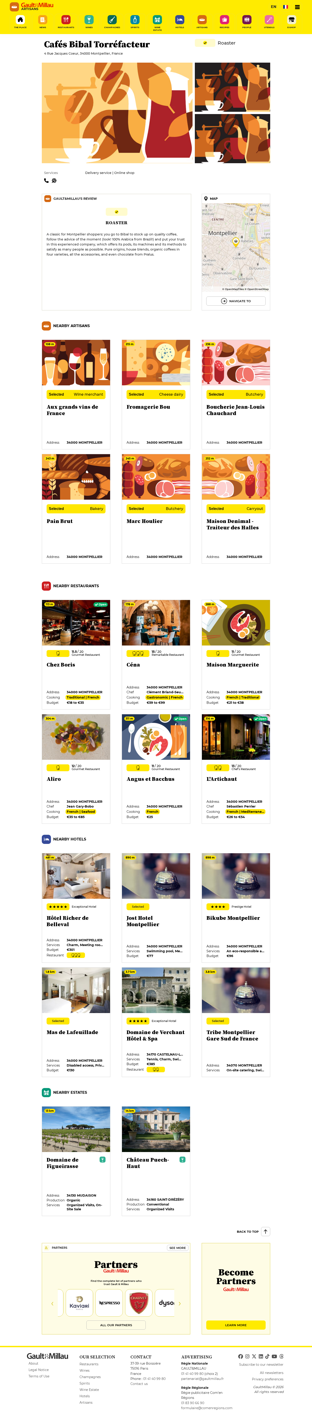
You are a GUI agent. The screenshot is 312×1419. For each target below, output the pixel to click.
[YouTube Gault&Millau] (274, 1356)
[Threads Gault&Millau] (281, 1356)
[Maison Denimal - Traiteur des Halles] (236, 509)
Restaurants (88, 1364)
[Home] (37, 5)
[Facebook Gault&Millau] (240, 1356)
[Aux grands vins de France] (76, 395)
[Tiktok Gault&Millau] (267, 1356)
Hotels (84, 1396)
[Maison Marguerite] (236, 655)
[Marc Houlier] (156, 509)
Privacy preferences (267, 1379)
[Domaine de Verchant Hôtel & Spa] (156, 1022)
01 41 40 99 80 (154, 1379)
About (33, 1363)
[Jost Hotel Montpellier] (156, 908)
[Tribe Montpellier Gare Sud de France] (236, 1022)
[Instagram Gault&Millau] (247, 1356)
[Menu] (297, 7)
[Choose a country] (285, 7)
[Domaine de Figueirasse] (76, 1161)
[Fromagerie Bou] (156, 395)
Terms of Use (39, 1376)
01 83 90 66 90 (192, 1403)
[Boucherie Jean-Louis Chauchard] (236, 395)
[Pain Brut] (76, 509)
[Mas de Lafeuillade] (76, 1022)
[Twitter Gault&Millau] (254, 1356)
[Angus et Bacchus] (156, 769)
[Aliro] (76, 769)
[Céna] (156, 655)
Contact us (139, 1384)
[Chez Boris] (76, 655)
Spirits (84, 1383)
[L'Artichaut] (236, 769)
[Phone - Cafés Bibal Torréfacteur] (48, 180)
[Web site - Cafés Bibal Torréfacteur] (55, 180)
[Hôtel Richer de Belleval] (76, 908)
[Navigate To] (236, 252)
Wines (84, 1370)
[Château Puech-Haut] (156, 1161)
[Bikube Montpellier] (236, 908)
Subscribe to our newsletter (261, 1365)
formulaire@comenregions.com (207, 1408)
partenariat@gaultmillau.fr (202, 1379)
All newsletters (271, 1373)
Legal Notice (39, 1370)
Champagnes (90, 1377)
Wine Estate (89, 1390)
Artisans (86, 1402)
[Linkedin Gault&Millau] (261, 1356)
